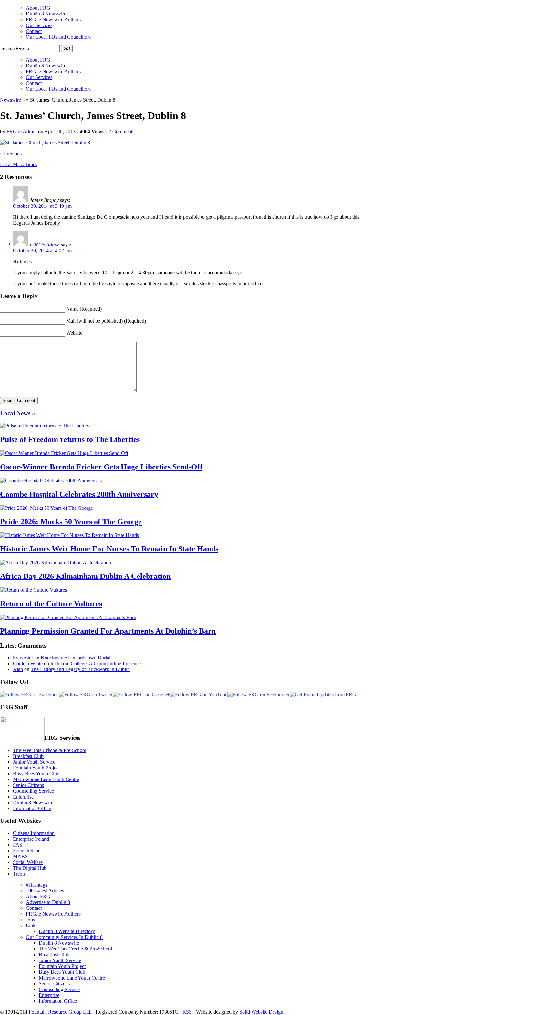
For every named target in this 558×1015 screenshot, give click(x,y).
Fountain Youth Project (36, 767)
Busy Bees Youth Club (36, 773)
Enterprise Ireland (31, 839)
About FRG (38, 8)
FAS (17, 845)
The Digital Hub (29, 868)
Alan (18, 669)
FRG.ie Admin (21, 131)
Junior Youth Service (34, 762)
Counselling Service (33, 791)
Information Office (32, 808)
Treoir (19, 874)
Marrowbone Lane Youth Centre (46, 779)
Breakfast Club (28, 756)
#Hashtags (36, 885)
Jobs (30, 919)
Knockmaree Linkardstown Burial (75, 657)
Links (31, 925)
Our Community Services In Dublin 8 (64, 937)
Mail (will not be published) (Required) (106, 321)
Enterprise (23, 796)
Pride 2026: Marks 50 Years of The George (71, 522)
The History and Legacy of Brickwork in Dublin (80, 669)
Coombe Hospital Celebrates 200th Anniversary (79, 494)
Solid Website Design (261, 1012)
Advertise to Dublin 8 (48, 902)
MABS (20, 856)
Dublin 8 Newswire (46, 13)
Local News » (17, 413)
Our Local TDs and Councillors (58, 37)
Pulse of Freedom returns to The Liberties (71, 439)
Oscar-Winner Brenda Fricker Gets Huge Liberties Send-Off (101, 467)
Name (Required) (84, 309)
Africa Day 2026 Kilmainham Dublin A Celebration (85, 576)
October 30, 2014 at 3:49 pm (42, 206)
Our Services (39, 25)
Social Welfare (28, 862)
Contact (34, 31)
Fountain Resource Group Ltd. (60, 1012)
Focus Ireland (27, 850)
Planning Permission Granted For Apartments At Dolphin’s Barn (108, 631)
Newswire (10, 100)
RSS (187, 1012)
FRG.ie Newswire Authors (53, 19)
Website (74, 333)
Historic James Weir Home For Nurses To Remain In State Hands (109, 549)
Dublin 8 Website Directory (67, 931)
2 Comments (121, 131)
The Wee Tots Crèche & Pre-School (49, 750)
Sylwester (23, 657)
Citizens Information (34, 833)
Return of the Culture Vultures (51, 603)
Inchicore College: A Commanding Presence (95, 663)
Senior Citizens (28, 785)
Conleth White (28, 663)
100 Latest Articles (45, 890)
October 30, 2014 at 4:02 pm (42, 250)
